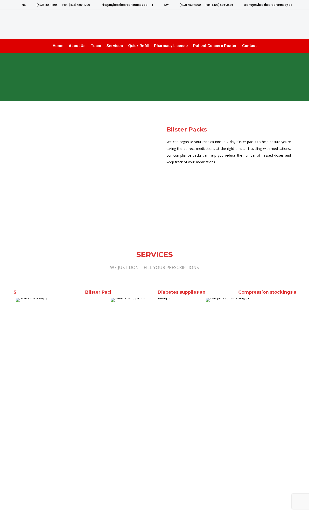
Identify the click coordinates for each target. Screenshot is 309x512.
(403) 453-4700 (190, 5)
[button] (13, 376)
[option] (59, 373)
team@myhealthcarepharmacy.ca (268, 5)
